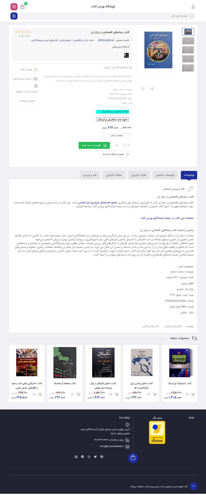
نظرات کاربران (138, 175)
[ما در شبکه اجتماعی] (14, 6)
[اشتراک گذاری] (152, 88)
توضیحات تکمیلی (165, 175)
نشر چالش (116, 47)
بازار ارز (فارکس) (80, 40)
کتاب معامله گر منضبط (65, 383)
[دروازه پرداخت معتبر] (157, 443)
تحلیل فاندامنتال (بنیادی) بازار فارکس (97, 202)
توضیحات (189, 175)
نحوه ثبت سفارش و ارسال (112, 119)
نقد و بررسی (89, 175)
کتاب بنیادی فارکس (150, 326)
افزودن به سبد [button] (193, 394)
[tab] (189, 175)
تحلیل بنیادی (65, 40)
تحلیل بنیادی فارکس (173, 326)
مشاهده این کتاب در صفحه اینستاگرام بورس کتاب (167, 218)
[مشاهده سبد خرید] (22, 7)
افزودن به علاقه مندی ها (113, 154)
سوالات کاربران (114, 175)
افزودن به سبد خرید (91, 145)
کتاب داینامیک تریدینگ (179, 383)
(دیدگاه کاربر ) (25, 36)
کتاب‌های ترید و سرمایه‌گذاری (44, 40)
